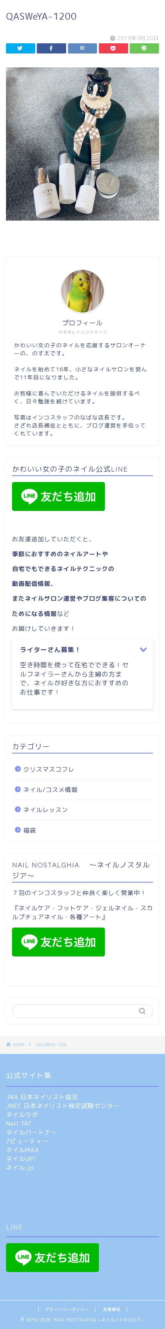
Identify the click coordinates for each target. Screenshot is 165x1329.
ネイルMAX (22, 1150)
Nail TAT (19, 1123)
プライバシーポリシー (67, 1309)
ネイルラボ (22, 1114)
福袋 (29, 830)
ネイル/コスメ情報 (50, 790)
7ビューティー (27, 1141)
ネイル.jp (20, 1167)
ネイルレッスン (45, 810)
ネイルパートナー (31, 1132)
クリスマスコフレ (48, 769)
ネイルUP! (21, 1159)
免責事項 (112, 1309)
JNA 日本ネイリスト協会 (42, 1097)
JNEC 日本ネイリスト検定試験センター (63, 1106)
